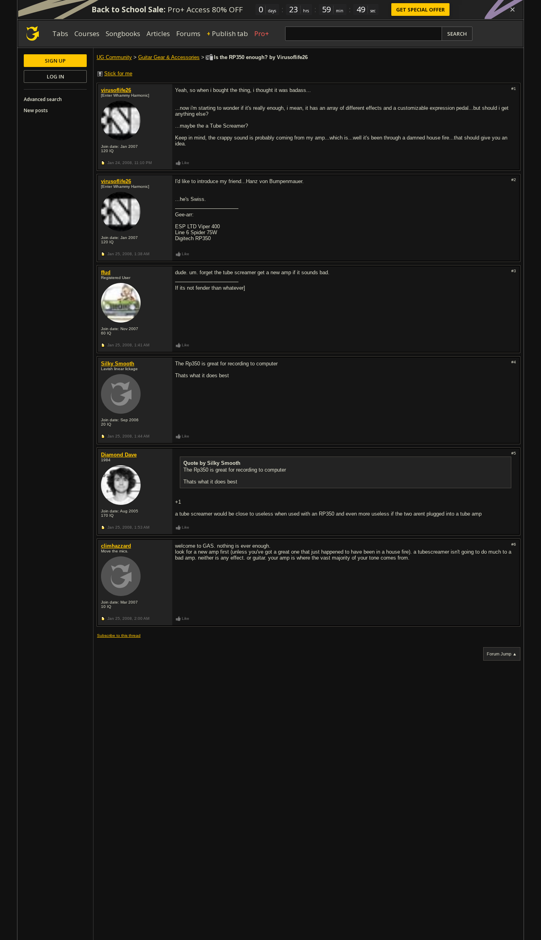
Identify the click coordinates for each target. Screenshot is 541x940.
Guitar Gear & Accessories (169, 57)
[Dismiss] (512, 9)
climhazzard (116, 546)
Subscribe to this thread (119, 635)
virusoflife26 (116, 90)
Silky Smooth (117, 364)
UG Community (114, 57)
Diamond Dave (119, 455)
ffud (105, 272)
